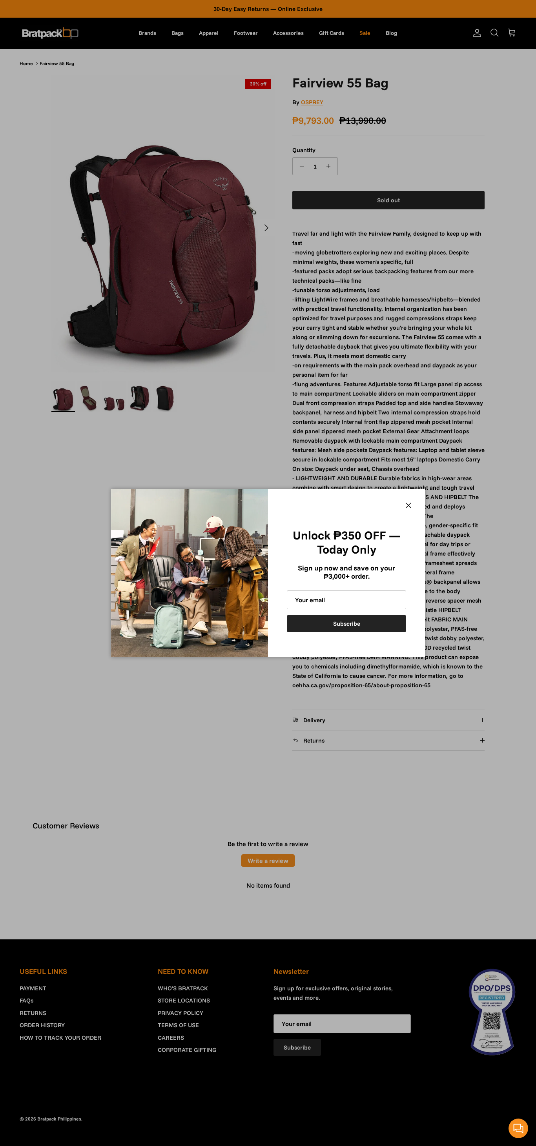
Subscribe (346, 623)
